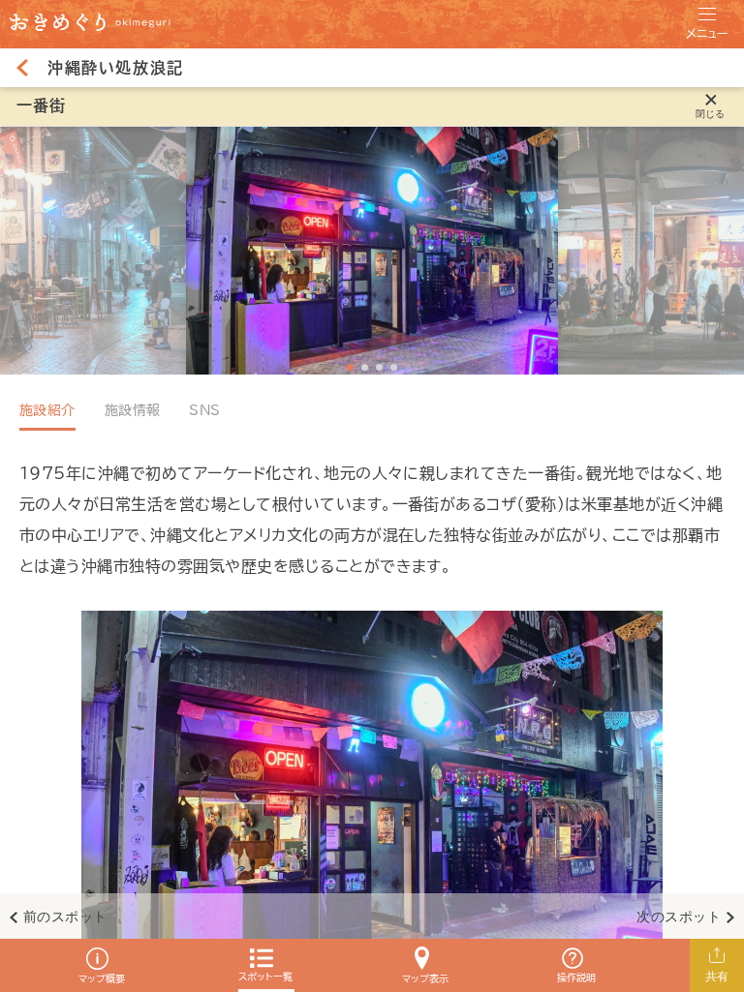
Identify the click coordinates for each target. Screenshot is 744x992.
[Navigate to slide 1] (350, 367)
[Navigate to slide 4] (394, 367)
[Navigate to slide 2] (364, 367)
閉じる (711, 113)
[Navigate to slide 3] (379, 367)
